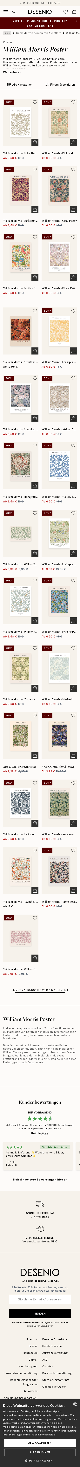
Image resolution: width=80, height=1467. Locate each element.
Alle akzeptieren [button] (39, 1442)
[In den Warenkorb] (34, 142)
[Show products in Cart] (74, 11)
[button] (40, 1460)
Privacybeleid (47, 1434)
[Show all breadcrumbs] (7, 33)
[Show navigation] (6, 11)
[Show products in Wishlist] (65, 11)
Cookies (47, 1366)
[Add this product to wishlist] (34, 102)
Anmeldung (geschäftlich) (21, 1398)
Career (33, 1359)
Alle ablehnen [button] (40, 1452)
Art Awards (30, 1391)
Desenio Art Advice (54, 1339)
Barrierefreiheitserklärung (21, 1373)
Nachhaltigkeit (28, 1366)
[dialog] (40, 1433)
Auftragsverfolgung (55, 1353)
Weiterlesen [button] (12, 72)
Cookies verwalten (54, 1386)
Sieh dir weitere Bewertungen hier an (40, 1179)
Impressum (30, 1353)
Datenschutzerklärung (35, 1322)
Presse (33, 1346)
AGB (45, 1359)
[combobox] (75, 1404)
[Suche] (14, 11)
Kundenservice (52, 1346)
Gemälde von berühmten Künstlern (38, 33)
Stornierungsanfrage (56, 1380)
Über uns (32, 1339)
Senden (40, 1313)
